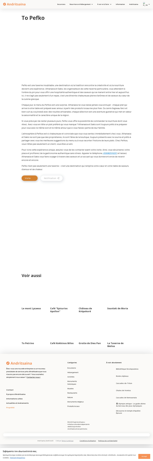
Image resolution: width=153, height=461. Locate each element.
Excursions (61, 4)
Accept (144, 456)
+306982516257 (110, 153)
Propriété (10, 407)
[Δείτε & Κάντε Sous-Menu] (110, 4)
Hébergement (72, 372)
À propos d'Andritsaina (15, 394)
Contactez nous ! (33, 377)
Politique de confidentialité (107, 441)
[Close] (150, 449)
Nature (70, 397)
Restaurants (72, 393)
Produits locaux (73, 406)
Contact (9, 390)
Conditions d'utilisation (88, 441)
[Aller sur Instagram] (11, 383)
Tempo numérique (67, 441)
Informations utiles (14, 399)
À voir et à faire (103, 4)
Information (120, 4)
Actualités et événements (17, 403)
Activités (70, 377)
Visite (28, 178)
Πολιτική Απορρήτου (17, 458)
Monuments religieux (75, 402)
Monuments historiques (72, 382)
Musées (70, 388)
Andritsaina (133, 4)
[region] (76, 454)
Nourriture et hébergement (80, 4)
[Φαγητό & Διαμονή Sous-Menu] (92, 4)
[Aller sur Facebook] (7, 383)
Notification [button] (50, 178)
